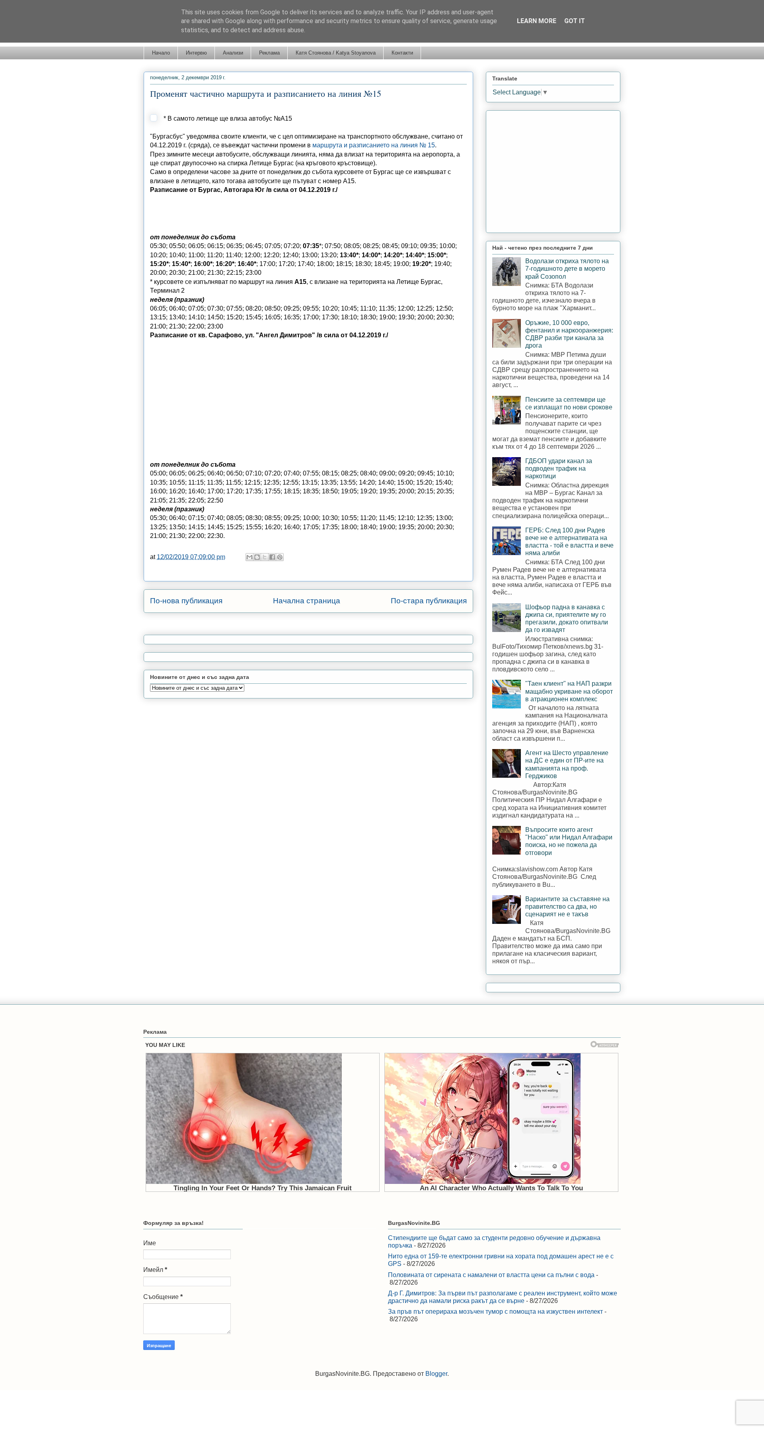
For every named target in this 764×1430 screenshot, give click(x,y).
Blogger (436, 1373)
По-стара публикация (429, 601)
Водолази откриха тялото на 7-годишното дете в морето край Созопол (567, 269)
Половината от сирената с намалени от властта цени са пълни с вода (491, 1275)
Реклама (269, 53)
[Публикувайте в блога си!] (257, 557)
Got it (574, 21)
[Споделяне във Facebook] (272, 557)
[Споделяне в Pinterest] (280, 557)
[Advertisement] (295, 213)
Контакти (402, 53)
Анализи (233, 53)
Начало (161, 53)
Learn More (536, 21)
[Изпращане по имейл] (249, 557)
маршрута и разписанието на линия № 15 (373, 145)
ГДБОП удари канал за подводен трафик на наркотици (558, 468)
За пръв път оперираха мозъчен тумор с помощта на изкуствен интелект (495, 1311)
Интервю (196, 53)
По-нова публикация (186, 601)
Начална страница (306, 601)
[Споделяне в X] (265, 557)
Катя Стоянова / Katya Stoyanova (336, 53)
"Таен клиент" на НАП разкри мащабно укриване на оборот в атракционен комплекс (569, 691)
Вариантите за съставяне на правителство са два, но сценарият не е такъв (567, 906)
